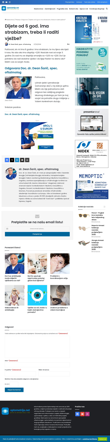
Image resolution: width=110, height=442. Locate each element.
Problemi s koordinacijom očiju (59, 277)
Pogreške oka (62, 9)
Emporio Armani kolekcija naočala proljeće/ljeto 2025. (98, 230)
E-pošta (13, 370)
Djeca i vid (84, 9)
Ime (11, 361)
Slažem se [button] (102, 439)
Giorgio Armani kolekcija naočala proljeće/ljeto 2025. (98, 244)
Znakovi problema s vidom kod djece (59, 308)
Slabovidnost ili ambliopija (11, 308)
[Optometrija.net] (10, 8)
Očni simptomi (102, 2)
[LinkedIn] (17, 160)
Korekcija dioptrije (96, 9)
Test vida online (89, 2)
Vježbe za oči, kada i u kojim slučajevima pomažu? (37, 309)
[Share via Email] (22, 160)
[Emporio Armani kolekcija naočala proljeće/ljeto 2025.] (84, 228)
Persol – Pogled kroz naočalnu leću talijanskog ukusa (98, 216)
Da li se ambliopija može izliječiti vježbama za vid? (13, 278)
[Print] (27, 160)
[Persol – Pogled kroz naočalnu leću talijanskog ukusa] (84, 216)
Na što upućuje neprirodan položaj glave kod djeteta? (36, 278)
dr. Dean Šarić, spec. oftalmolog (20, 44)
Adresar (79, 2)
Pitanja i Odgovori (21, 20)
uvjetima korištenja (90, 439)
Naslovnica (38, 9)
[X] (12, 160)
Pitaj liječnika (69, 2)
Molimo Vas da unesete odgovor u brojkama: (22, 379)
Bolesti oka (73, 9)
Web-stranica (44, 370)
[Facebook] (7, 160)
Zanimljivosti (50, 9)
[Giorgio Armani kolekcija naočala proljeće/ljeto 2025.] (84, 243)
